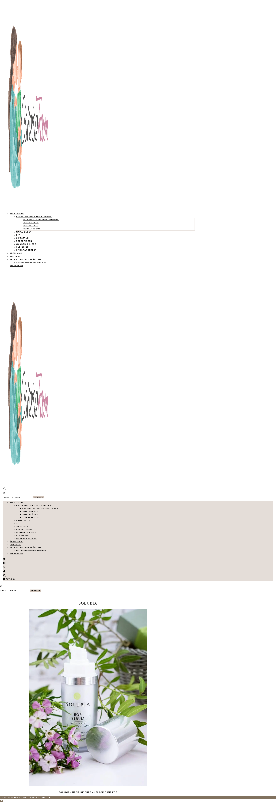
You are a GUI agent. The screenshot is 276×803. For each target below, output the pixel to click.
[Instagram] (9, 579)
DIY (18, 235)
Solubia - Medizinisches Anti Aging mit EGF (88, 792)
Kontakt (15, 256)
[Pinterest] (7, 579)
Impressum (16, 266)
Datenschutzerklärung (25, 259)
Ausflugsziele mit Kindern (34, 216)
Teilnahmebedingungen (31, 262)
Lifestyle (22, 238)
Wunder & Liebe (26, 244)
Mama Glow (23, 232)
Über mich (16, 253)
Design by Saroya (39, 797)
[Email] (4, 579)
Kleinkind (22, 247)
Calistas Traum (9, 797)
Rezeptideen (24, 241)
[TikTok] (11, 579)
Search (38, 497)
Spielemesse (30, 223)
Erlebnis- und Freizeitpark (41, 220)
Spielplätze (30, 226)
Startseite (17, 213)
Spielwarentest (26, 250)
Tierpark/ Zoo (32, 229)
